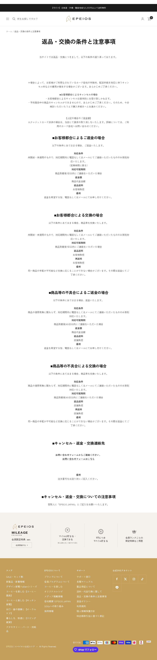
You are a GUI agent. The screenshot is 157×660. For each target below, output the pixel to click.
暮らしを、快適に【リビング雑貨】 (21, 620)
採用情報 (49, 611)
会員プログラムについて (57, 581)
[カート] (149, 18)
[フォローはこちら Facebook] (117, 579)
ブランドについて (53, 576)
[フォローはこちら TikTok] (142, 579)
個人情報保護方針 (86, 611)
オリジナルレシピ (53, 591)
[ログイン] (142, 18)
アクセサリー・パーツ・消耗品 (21, 629)
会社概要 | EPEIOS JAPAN (57, 601)
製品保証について (86, 586)
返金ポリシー (83, 601)
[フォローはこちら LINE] (117, 587)
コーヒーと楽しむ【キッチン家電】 (21, 602)
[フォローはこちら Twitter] (125, 579)
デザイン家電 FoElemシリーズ (21, 586)
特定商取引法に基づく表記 (90, 616)
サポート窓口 (83, 576)
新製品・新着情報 (15, 581)
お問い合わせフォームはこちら (78, 458)
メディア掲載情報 (53, 596)
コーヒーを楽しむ (53, 586)
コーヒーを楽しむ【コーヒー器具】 (21, 593)
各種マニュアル (85, 581)
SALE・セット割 (14, 576)
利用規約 (81, 606)
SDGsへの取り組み (54, 606)
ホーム (9, 31)
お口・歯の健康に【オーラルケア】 (21, 611)
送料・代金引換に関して (89, 591)
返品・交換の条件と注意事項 (92, 596)
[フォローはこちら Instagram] (134, 579)
